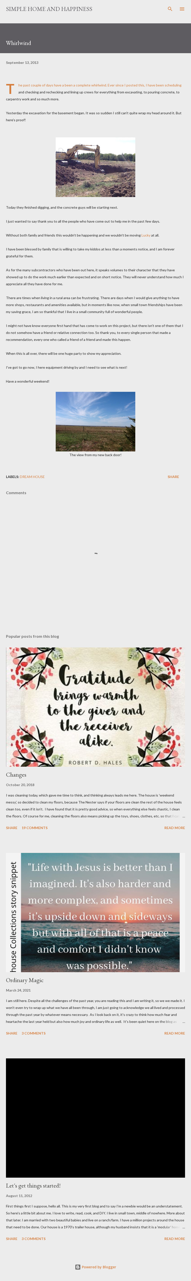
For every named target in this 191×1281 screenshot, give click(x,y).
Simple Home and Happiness (49, 9)
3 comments (34, 1033)
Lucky (145, 235)
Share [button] (173, 477)
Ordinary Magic (25, 980)
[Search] (170, 9)
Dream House (32, 477)
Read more (174, 828)
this (141, 85)
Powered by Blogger (98, 1267)
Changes (16, 774)
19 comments (35, 828)
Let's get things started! (33, 1185)
